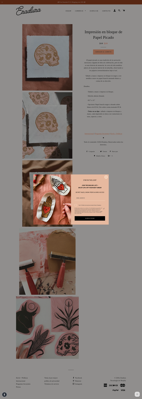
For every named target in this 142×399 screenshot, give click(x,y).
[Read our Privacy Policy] (104, 208)
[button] (4, 394)
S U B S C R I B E (90, 218)
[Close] (106, 177)
